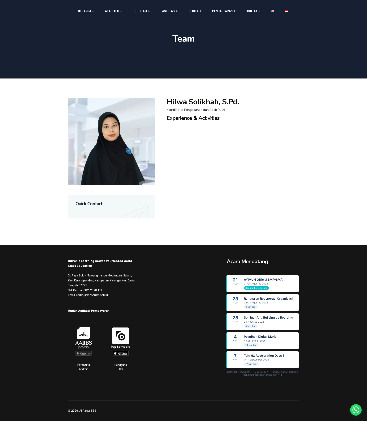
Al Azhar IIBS (87, 410)
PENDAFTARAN (222, 11)
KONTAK (251, 11)
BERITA (193, 11)
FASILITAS (168, 11)
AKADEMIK (112, 11)
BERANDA (84, 11)
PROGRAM (140, 11)
